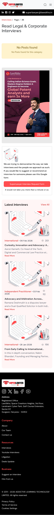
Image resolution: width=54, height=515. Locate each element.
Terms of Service (9, 505)
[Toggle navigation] (50, 4)
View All (45, 204)
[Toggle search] (45, 4)
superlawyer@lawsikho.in (39, 12)
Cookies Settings (9, 508)
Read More (10, 255)
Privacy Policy (8, 501)
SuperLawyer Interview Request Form (27, 184)
